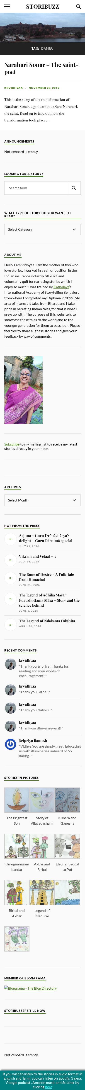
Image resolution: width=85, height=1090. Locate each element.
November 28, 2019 (44, 88)
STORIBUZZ (42, 6)
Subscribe (11, 444)
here (48, 1087)
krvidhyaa (13, 88)
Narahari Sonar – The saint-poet (41, 68)
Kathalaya (61, 287)
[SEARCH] (74, 188)
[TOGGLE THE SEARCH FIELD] (78, 6)
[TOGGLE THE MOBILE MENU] (7, 6)
